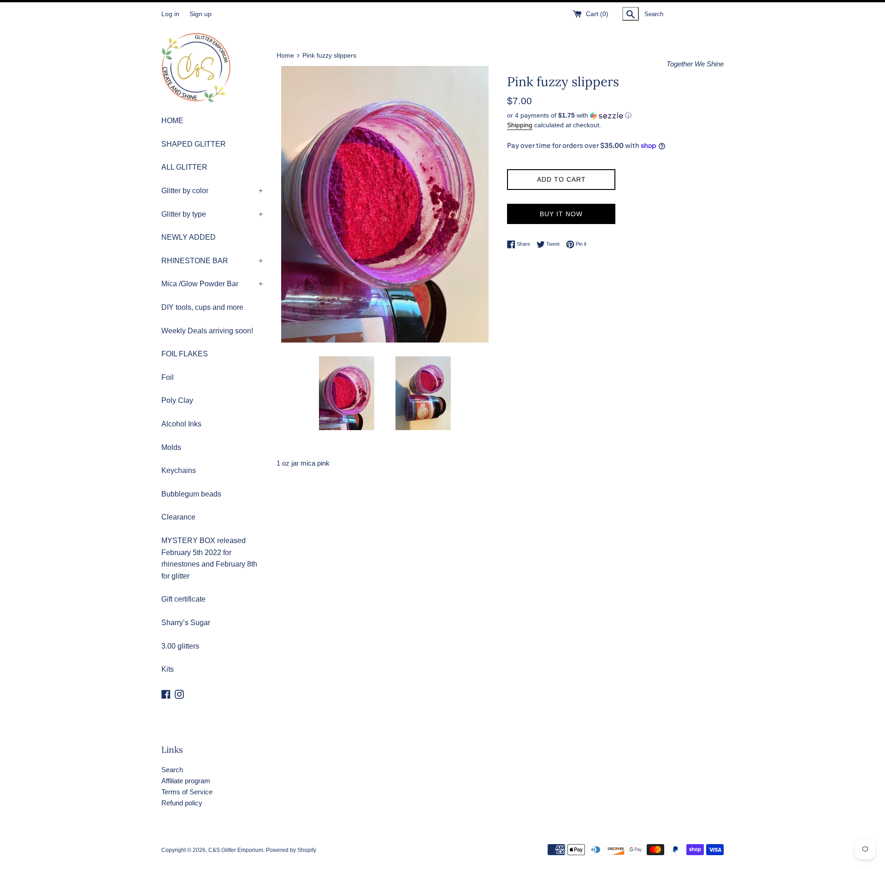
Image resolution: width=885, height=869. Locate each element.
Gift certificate (183, 599)
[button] (615, 115)
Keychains (178, 470)
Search (172, 770)
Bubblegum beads (191, 494)
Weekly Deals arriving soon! (207, 331)
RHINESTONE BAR (212, 261)
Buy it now (561, 214)
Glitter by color (212, 191)
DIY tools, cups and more (202, 307)
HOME (172, 120)
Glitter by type (212, 214)
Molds (171, 447)
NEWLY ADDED (188, 237)
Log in (170, 14)
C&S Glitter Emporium (235, 850)
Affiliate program (185, 781)
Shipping (519, 125)
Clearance (178, 517)
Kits (167, 669)
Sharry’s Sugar (185, 623)
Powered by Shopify (291, 850)
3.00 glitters (180, 646)
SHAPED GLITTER (193, 144)
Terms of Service (186, 792)
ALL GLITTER (184, 167)
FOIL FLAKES (184, 354)
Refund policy (181, 803)
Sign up (200, 14)
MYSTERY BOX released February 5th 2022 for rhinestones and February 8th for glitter (209, 558)
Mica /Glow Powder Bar (212, 284)
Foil (167, 377)
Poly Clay (177, 400)
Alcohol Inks (181, 424)
